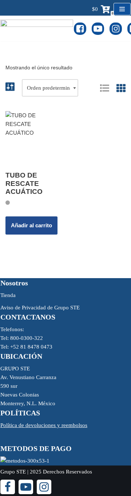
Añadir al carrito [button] (31, 225)
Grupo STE (13, 472)
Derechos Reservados (67, 472)
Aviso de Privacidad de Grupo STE (40, 307)
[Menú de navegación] (122, 9)
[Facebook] (80, 29)
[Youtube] (98, 29)
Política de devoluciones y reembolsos (43, 425)
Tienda (8, 295)
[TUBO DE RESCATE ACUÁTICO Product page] (32, 138)
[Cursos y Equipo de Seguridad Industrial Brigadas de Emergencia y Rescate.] (36, 28)
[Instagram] (116, 29)
